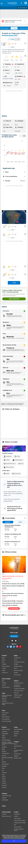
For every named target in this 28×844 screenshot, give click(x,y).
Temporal (4, 772)
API (15, 748)
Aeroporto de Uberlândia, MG (13, 534)
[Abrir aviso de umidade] (24, 76)
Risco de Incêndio (10, 467)
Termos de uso (17, 827)
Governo (4, 755)
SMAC (15, 744)
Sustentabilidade (6, 740)
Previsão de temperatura (17, 685)
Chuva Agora (17, 473)
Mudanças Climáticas (7, 757)
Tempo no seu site (6, 816)
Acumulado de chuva (19, 662)
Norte (3, 768)
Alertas (4, 737)
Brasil (3, 657)
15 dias (14, 28)
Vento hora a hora (18, 690)
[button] (21, 3)
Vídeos (4, 806)
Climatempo (14, 636)
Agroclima (4, 731)
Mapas (16, 655)
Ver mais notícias (14, 608)
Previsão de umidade (19, 688)
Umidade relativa (18, 666)
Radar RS (4, 785)
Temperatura (8, 456)
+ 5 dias (14, 282)
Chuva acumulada (6, 721)
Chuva (18, 456)
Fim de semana (6, 666)
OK (14, 841)
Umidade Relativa (19, 460)
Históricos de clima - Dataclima (7, 696)
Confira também (6, 812)
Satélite (7, 473)
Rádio (15, 735)
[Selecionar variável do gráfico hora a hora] (22, 141)
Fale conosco (17, 818)
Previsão (4, 655)
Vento (22, 463)
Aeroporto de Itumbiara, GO (12, 541)
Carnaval (4, 787)
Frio (3, 770)
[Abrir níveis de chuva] (9, 70)
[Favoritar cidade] (18, 35)
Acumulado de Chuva (10, 463)
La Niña (4, 781)
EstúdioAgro (5, 800)
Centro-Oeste (5, 764)
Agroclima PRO (18, 746)
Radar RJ (4, 714)
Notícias (4, 727)
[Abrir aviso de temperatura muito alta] (12, 64)
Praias (3, 670)
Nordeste (4, 766)
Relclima (4, 699)
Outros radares (6, 717)
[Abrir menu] (1, 3)
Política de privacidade (19, 838)
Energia (4, 751)
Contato (16, 812)
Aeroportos (8, 522)
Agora (3, 660)
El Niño (3, 779)
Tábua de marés (18, 695)
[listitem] (8, 123)
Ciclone (4, 776)
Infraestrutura (5, 753)
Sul (3, 759)
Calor (3, 774)
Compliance (17, 814)
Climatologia (17, 697)
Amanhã (4, 664)
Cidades (20, 522)
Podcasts (4, 701)
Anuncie (16, 816)
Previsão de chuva (18, 683)
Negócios (4, 747)
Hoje (3, 662)
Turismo (4, 783)
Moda (3, 749)
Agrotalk (4, 797)
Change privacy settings (20, 822)
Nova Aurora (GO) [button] (11, 35)
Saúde (3, 735)
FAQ (15, 824)
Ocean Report (17, 753)
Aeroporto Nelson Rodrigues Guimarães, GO (13, 526)
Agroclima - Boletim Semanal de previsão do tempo (8, 744)
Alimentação (5, 733)
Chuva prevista (5, 719)
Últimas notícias (6, 729)
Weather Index (17, 758)
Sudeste (4, 762)
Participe (4, 814)
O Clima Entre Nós (6, 795)
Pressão (7, 460)
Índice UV (16, 692)
